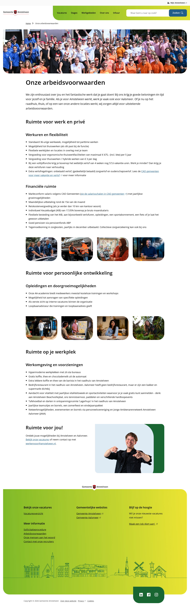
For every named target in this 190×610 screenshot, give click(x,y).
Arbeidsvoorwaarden (35, 533)
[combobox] (150, 13)
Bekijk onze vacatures (37, 439)
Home (28, 23)
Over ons (104, 12)
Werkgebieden (89, 12)
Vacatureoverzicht (33, 513)
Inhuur (116, 12)
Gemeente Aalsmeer (88, 517)
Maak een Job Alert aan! (143, 523)
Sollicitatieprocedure (35, 529)
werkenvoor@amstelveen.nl (41, 443)
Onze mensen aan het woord (39, 537)
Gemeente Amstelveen (89, 513)
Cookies (90, 601)
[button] (41, 249)
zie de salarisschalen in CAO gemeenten (103, 193)
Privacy (81, 601)
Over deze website (68, 601)
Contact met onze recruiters (39, 541)
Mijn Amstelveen (178, 3)
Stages (74, 12)
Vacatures (62, 12)
